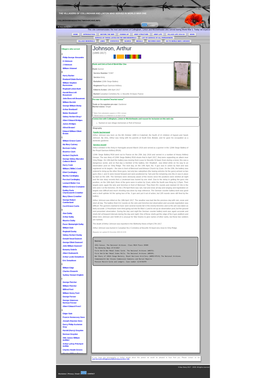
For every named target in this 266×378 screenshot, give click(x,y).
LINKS (102, 41)
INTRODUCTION (89, 34)
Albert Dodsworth (70, 253)
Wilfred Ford (68, 289)
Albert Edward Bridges (73, 120)
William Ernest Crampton (74, 187)
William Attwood (70, 68)
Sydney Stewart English (73, 275)
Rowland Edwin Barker (73, 79)
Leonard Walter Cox (71, 183)
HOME (75, 34)
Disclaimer (62, 374)
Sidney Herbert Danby (72, 235)
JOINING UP (124, 34)
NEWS (192, 34)
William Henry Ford (71, 293)
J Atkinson (67, 65)
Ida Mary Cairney (70, 144)
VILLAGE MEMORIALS (86, 41)
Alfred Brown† (69, 128)
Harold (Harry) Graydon (73, 330)
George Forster (69, 297)
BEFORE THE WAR (107, 34)
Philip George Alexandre (73, 57)
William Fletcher (70, 286)
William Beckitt (69, 102)
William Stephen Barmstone (70, 84)
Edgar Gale (67, 314)
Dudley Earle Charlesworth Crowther (73, 191)
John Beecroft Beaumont (74, 98)
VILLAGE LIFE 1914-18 (176, 34)
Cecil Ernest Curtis (71, 206)
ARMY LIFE (158, 34)
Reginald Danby (70, 231)
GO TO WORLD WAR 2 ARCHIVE (178, 41)
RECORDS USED (154, 41)
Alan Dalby (67, 213)
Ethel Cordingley (70, 172)
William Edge (68, 268)
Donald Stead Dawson (72, 239)
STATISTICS (114, 41)
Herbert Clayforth (70, 155)
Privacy (71, 374)
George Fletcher (70, 282)
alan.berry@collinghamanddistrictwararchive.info (110, 359)
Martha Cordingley (71, 176)
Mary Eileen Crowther (72, 196)
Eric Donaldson (69, 260)
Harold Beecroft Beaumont (70, 93)
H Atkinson (67, 61)
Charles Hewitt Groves (73, 350)
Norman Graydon (70, 334)
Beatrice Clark (69, 152)
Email (77, 374)
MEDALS (139, 41)
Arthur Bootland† (70, 109)
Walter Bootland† (70, 113)
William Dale (68, 228)
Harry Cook (68, 165)
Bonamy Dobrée (70, 250)
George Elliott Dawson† (73, 242)
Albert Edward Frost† (72, 306)
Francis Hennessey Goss (74, 317)
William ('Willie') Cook (72, 169)
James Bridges (69, 124)
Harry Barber (68, 76)
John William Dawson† (72, 246)
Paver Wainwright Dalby (73, 224)
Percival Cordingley (71, 179)
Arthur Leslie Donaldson (73, 257)
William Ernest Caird (72, 141)
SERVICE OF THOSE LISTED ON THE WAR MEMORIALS (115, 38)
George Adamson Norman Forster (70, 301)
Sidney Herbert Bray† (72, 117)
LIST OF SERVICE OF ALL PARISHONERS (157, 38)
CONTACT (151, 26)
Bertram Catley (69, 148)
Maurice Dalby (69, 221)
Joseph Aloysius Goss (72, 321)
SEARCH (127, 41)
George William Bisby (72, 106)
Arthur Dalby (68, 217)
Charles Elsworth (70, 271)
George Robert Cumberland (69, 201)
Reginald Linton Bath (72, 89)
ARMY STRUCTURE (141, 34)
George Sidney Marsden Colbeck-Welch (73, 160)
